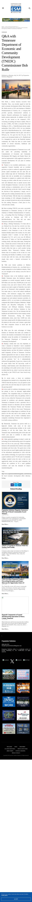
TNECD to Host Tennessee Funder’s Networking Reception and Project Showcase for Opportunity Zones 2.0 (13, 581)
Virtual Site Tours (22, 748)
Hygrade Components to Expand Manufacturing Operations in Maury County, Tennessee (13, 616)
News (15, 746)
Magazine (9, 746)
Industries (22, 746)
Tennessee (4, 32)
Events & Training (20, 750)
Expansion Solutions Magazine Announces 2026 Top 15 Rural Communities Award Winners (15, 511)
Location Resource (10, 748)
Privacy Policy (16, 752)
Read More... (5, 524)
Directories (10, 750)
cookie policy (4, 895)
